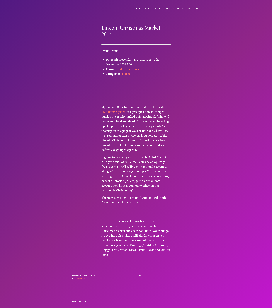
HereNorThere (80, 301)
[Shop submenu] (182, 8)
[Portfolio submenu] (173, 8)
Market (126, 74)
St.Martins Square (128, 69)
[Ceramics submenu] (161, 8)
